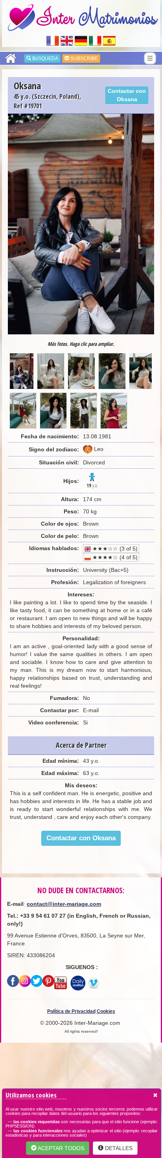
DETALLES (118, 1148)
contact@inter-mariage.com (64, 904)
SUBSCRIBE (83, 58)
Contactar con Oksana (127, 95)
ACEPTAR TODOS (60, 1148)
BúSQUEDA (44, 58)
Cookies (106, 1011)
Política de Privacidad (71, 1011)
